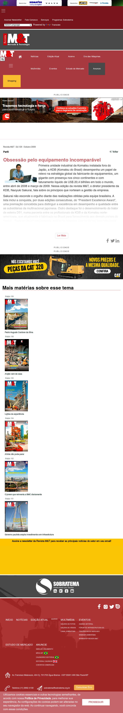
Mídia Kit (40, 653)
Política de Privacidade (38, 698)
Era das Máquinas (92, 57)
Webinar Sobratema (87, 635)
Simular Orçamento (44, 649)
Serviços (45, 20)
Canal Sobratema (68, 631)
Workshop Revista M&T (88, 638)
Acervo (71, 57)
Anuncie (97, 69)
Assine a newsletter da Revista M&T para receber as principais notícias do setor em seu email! (61, 541)
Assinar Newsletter (13, 20)
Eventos (53, 69)
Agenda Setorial (86, 624)
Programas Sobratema (62, 20)
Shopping (12, 81)
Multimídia (35, 69)
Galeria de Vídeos (68, 628)
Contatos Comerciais (45, 665)
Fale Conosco (31, 20)
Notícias (34, 57)
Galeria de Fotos (68, 624)
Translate (56, 25)
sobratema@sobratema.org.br (57, 688)
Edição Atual (53, 57)
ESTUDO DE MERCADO (19, 645)
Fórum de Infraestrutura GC (91, 628)
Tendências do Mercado (89, 631)
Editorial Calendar (44, 661)
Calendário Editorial (45, 657)
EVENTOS (84, 620)
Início (9, 620)
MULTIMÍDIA (67, 620)
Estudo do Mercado (75, 69)
